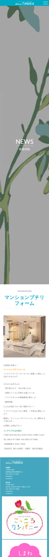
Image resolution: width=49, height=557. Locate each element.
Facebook (9, 478)
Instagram (9, 476)
